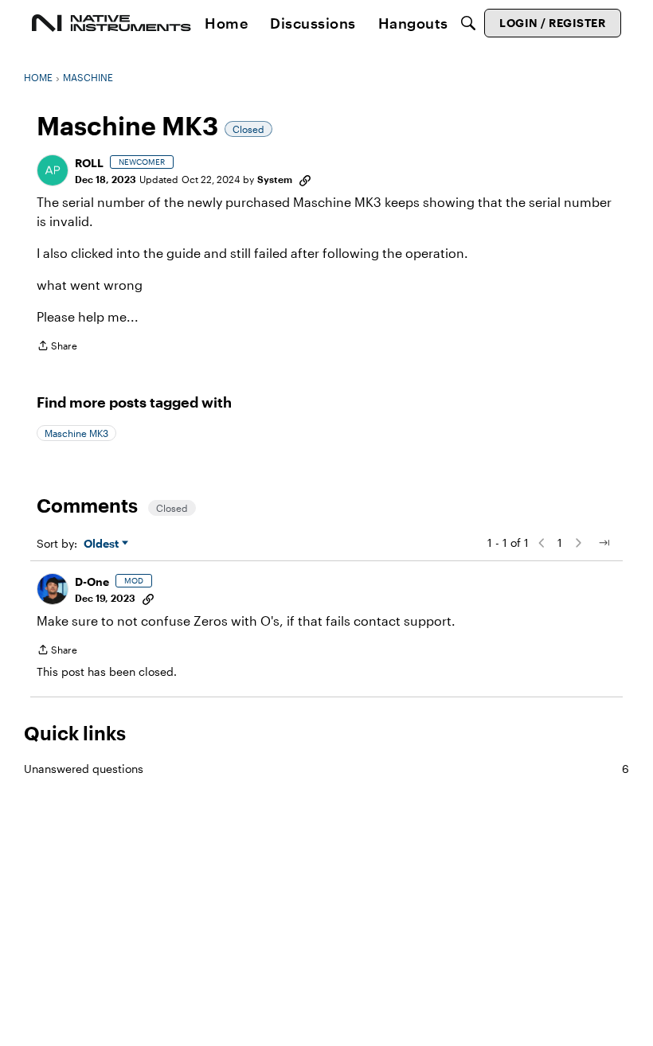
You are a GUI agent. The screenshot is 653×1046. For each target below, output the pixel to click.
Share (57, 347)
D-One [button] (92, 581)
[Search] (468, 23)
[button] (52, 170)
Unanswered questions (326, 768)
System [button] (274, 179)
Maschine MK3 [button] (76, 433)
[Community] (111, 23)
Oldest (103, 544)
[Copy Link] (305, 179)
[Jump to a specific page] (603, 543)
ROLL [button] (89, 163)
